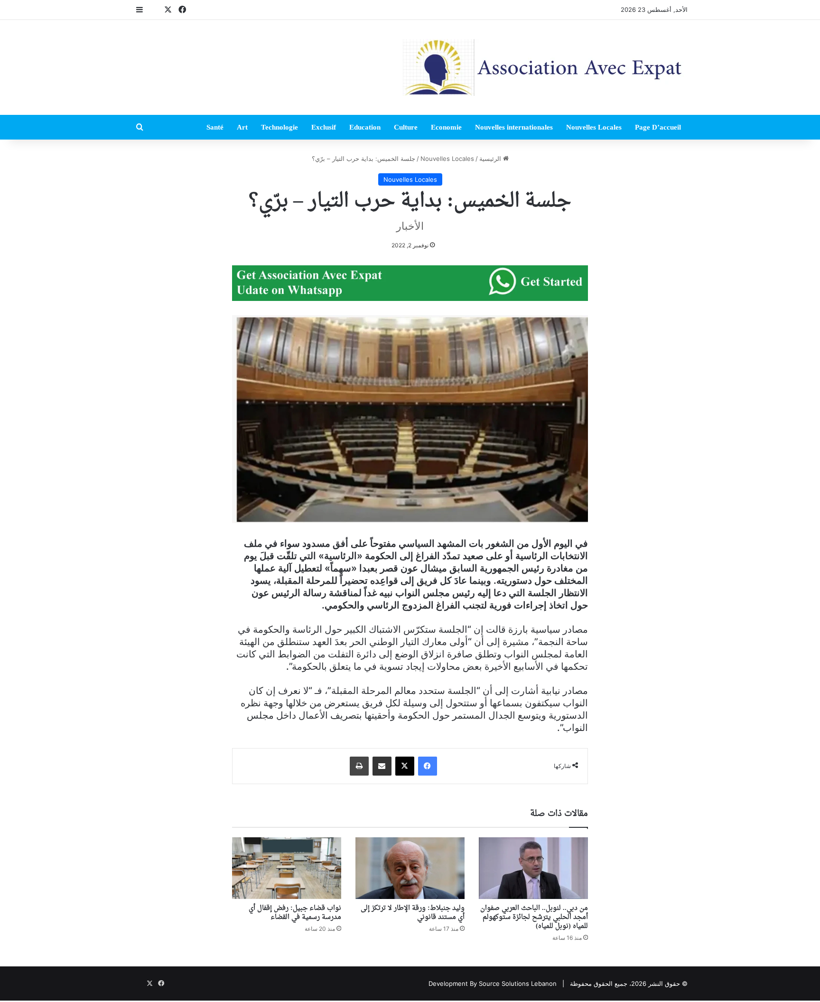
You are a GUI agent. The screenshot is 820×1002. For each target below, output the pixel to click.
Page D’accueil (658, 127)
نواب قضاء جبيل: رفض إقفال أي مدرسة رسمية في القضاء (295, 913)
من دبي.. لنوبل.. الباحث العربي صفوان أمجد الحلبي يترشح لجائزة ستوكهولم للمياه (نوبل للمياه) (534, 917)
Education (365, 127)
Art (242, 127)
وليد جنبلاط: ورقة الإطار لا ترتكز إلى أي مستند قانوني (413, 913)
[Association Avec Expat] (545, 67)
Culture (406, 127)
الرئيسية (491, 158)
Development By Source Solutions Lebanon (493, 983)
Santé (215, 127)
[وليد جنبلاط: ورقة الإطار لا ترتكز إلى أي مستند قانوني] (410, 868)
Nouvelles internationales (514, 127)
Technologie (279, 127)
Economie (446, 127)
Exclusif (323, 127)
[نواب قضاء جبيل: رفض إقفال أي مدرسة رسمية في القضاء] (286, 868)
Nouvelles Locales (594, 127)
